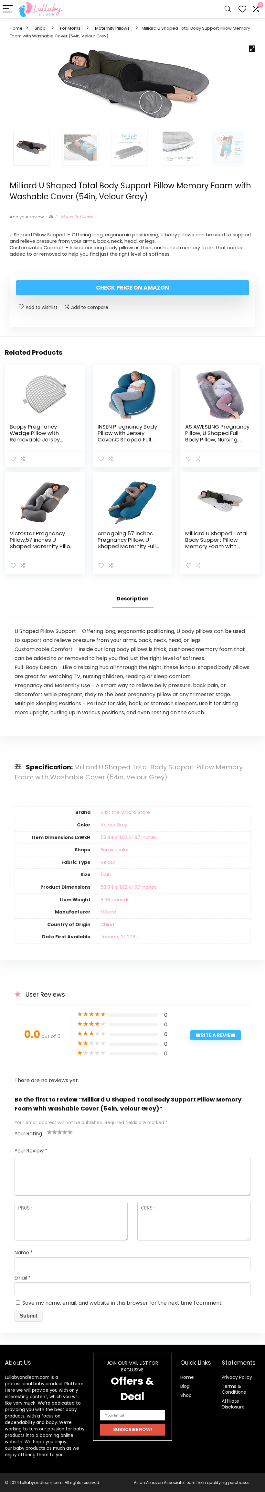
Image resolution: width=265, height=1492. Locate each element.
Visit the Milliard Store (125, 812)
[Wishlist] (242, 9)
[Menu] (8, 9)
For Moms (70, 28)
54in (106, 874)
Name (24, 1252)
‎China (107, 924)
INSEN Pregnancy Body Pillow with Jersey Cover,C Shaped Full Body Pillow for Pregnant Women (127, 439)
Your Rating (28, 1133)
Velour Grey (114, 825)
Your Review (31, 1150)
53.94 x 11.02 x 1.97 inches (129, 837)
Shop (40, 28)
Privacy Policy (237, 1377)
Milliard (108, 912)
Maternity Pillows (112, 28)
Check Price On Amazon (132, 287)
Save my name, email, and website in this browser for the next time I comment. (122, 1303)
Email (22, 1277)
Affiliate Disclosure (233, 1404)
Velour (108, 862)
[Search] (228, 9)
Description (133, 598)
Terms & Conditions (234, 1389)
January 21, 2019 (119, 937)
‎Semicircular (115, 849)
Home (16, 28)
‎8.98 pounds (115, 899)
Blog (185, 1386)
